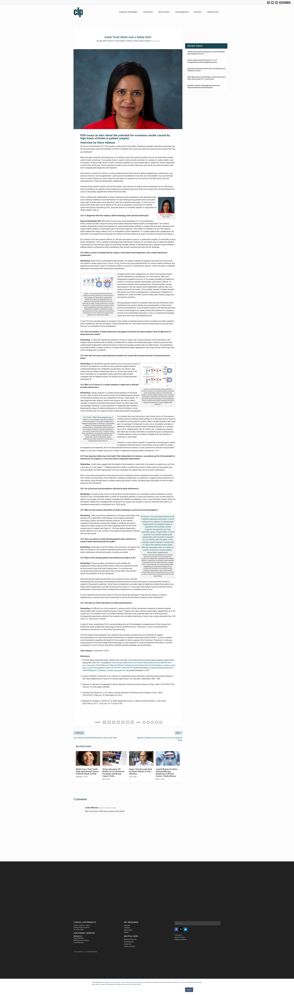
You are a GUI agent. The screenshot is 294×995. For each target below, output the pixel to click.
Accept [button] (189, 990)
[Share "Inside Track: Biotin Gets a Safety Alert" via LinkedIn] (118, 722)
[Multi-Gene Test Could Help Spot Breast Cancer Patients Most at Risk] (88, 758)
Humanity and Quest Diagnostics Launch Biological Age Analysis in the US (206, 53)
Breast (110, 41)
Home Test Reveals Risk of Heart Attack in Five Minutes (140, 771)
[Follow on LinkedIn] (185, 929)
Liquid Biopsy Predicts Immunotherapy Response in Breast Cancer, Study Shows (166, 772)
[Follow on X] (181, 929)
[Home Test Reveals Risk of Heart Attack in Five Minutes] (141, 758)
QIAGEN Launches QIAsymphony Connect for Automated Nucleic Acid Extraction (203, 86)
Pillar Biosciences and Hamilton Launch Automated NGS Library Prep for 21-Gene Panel (206, 78)
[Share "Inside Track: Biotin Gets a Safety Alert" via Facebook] (104, 722)
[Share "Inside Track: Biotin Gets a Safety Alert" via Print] (132, 722)
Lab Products (148, 12)
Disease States (164, 12)
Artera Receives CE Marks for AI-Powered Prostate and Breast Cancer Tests (113, 772)
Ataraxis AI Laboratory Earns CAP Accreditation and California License (206, 70)
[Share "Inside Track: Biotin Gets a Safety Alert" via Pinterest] (113, 722)
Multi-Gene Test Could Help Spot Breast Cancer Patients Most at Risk (87, 771)
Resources (198, 12)
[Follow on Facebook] (176, 929)
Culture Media (119, 41)
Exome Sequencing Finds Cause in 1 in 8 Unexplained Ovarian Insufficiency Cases (202, 61)
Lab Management (181, 12)
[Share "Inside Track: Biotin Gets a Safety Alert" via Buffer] (123, 722)
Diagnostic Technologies (128, 12)
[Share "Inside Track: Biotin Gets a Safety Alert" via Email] (127, 722)
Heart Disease (145, 41)
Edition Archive (213, 12)
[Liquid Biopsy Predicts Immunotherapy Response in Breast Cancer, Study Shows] (168, 758)
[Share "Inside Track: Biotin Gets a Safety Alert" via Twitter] (109, 722)
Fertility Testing (132, 41)
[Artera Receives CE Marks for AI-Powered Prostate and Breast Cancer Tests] (114, 758)
